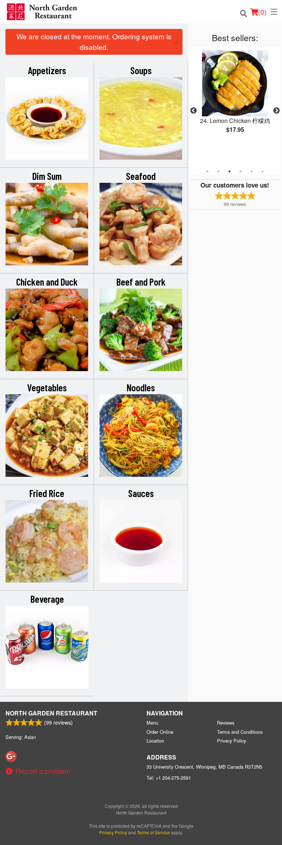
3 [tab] (229, 171)
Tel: (169, 777)
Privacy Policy (231, 740)
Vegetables (47, 387)
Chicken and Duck (47, 281)
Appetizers (47, 70)
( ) (262, 12)
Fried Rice (46, 493)
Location (155, 740)
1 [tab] (207, 171)
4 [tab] (240, 171)
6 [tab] (262, 171)
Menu (152, 722)
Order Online (160, 731)
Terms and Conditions (240, 731)
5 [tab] (251, 171)
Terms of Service (153, 832)
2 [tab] (218, 171)
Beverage (47, 599)
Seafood (141, 176)
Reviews (225, 722)
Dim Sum (47, 176)
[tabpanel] (235, 97)
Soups (141, 70)
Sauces (141, 493)
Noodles (141, 387)
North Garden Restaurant (51, 713)
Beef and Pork (141, 281)
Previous (193, 111)
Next (276, 111)
